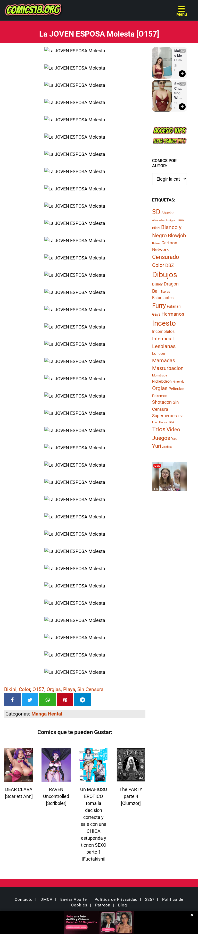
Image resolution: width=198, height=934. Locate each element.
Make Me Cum (178, 55)
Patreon (102, 905)
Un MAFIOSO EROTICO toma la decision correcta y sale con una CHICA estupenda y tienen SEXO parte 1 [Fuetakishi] (93, 824)
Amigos (171, 220)
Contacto (24, 899)
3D (156, 212)
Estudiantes (163, 297)
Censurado (165, 257)
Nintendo (178, 381)
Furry (159, 305)
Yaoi (174, 438)
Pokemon (159, 396)
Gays (156, 314)
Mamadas (163, 360)
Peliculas (176, 388)
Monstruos (159, 375)
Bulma (156, 243)
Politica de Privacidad (116, 899)
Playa (69, 689)
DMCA (46, 899)
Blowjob (177, 235)
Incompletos (163, 331)
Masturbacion (168, 368)
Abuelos (167, 213)
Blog (122, 905)
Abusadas (158, 220)
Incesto (164, 323)
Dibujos (164, 274)
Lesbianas (164, 346)
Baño (180, 220)
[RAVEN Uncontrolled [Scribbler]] (56, 778)
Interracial (163, 339)
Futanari (173, 306)
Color (24, 689)
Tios (171, 422)
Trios (159, 429)
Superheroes (164, 415)
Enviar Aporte (73, 899)
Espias (165, 291)
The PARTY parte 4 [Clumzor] (130, 796)
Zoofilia (167, 447)
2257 (149, 899)
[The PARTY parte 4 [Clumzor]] (130, 778)
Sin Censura (90, 689)
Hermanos (172, 314)
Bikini (10, 689)
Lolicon (158, 353)
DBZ (169, 265)
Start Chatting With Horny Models (178, 91)
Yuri (156, 446)
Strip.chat (175, 68)
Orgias (54, 689)
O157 (38, 689)
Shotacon (162, 402)
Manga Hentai (46, 714)
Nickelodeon (162, 381)
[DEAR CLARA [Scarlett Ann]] (18, 778)
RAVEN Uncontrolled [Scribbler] (56, 796)
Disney (157, 284)
